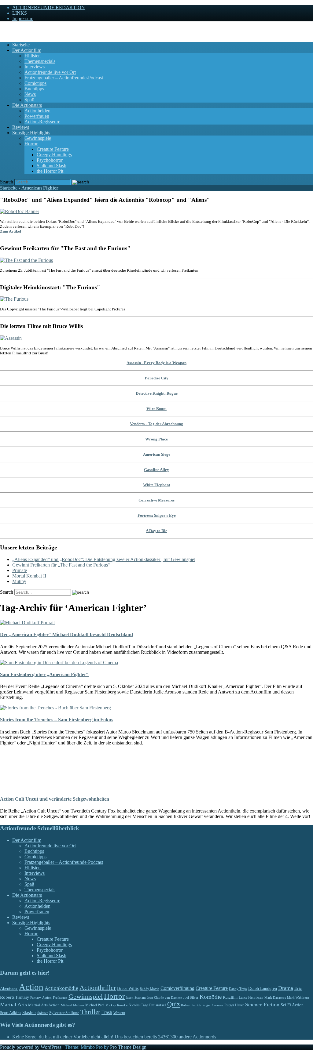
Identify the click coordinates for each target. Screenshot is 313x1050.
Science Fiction (262, 1004)
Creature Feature (53, 149)
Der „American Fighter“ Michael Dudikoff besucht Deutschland (66, 634)
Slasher (29, 1012)
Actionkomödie (61, 988)
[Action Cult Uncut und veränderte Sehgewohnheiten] (13, 787)
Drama (285, 988)
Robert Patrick (191, 1005)
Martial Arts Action (44, 1005)
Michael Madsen (72, 1005)
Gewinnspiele (37, 138)
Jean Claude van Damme (164, 997)
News (30, 94)
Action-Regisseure (42, 121)
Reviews (20, 127)
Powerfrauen (36, 116)
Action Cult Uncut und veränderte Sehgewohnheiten (54, 799)
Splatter (42, 1013)
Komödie (211, 997)
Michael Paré (94, 1005)
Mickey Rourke (116, 1005)
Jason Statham (136, 997)
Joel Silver (190, 998)
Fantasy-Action (41, 997)
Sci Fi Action (292, 1005)
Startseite (21, 44)
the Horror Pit (50, 171)
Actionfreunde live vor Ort (50, 72)
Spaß (29, 99)
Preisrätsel (157, 1005)
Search (6, 181)
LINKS (19, 13)
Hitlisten (32, 55)
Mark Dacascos (275, 997)
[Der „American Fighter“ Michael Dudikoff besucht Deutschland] (27, 622)
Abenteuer (9, 988)
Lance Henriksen (251, 997)
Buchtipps (34, 88)
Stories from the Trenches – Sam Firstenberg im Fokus (56, 719)
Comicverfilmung (177, 988)
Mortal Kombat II (29, 575)
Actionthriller (97, 987)
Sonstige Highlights (31, 132)
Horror (31, 143)
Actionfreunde (14, 28)
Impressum (22, 18)
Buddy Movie (149, 988)
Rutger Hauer (234, 1005)
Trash (106, 1012)
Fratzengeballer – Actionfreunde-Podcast (63, 77)
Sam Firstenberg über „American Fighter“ (44, 674)
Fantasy (22, 997)
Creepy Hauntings (54, 154)
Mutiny (19, 581)
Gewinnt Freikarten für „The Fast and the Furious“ (61, 564)
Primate (19, 570)
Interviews (34, 66)
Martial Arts (13, 1004)
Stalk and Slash (51, 165)
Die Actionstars (27, 105)
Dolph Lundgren (262, 988)
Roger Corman (212, 1005)
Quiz (173, 1004)
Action (31, 987)
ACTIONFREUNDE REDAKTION (48, 7)
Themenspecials (39, 61)
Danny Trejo (238, 988)
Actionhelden (37, 110)
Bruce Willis (127, 988)
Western (119, 1013)
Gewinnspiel (85, 996)
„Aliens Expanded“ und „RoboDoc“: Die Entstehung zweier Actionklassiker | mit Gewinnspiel (103, 559)
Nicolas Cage (138, 1005)
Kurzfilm (230, 997)
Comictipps (35, 83)
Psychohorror (50, 160)
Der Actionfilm (26, 50)
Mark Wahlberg (298, 997)
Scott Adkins (10, 1013)
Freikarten (60, 997)
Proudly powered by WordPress (30, 1047)
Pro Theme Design (128, 1047)
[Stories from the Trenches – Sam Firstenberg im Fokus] (55, 707)
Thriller (90, 1012)
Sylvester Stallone (64, 1013)
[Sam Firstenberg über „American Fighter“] (59, 662)
